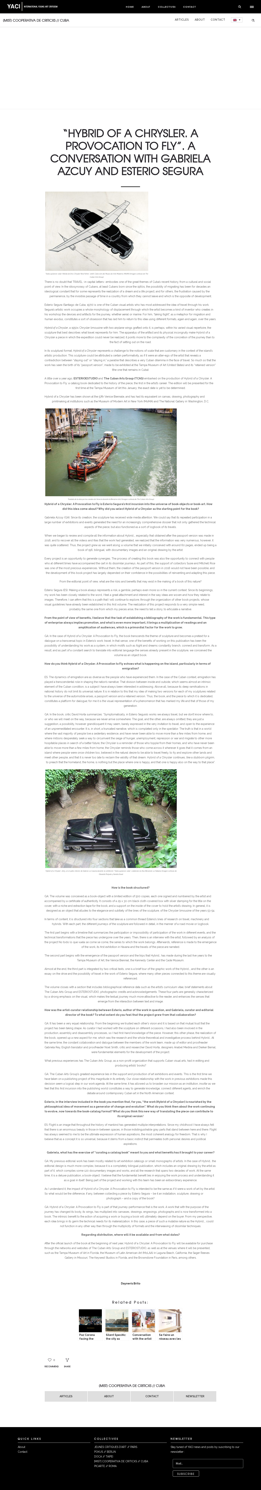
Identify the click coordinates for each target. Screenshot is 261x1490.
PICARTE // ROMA (105, 1466)
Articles (182, 19)
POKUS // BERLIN (105, 1451)
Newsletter (195, 1396)
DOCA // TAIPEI (103, 1456)
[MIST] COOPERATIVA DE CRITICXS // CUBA (121, 1461)
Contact (189, 6)
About (146, 6)
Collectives (167, 6)
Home (130, 6)
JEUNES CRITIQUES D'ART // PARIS (115, 1447)
